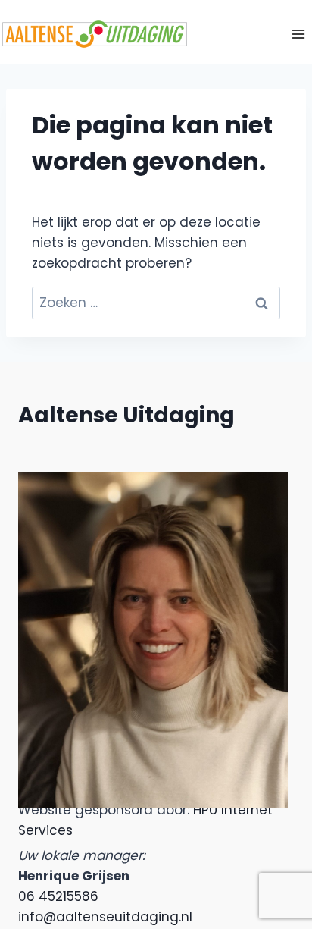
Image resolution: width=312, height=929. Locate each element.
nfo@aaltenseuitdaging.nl (106, 917)
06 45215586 (58, 896)
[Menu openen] (298, 34)
